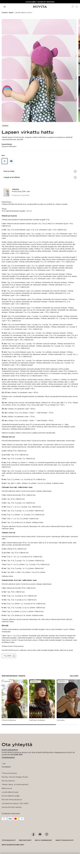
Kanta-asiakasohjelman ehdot (13, 845)
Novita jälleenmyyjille (11, 796)
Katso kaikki (74, 676)
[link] (40, 192)
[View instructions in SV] (11, 161)
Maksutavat (7, 788)
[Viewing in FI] (5, 161)
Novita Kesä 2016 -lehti (21, 191)
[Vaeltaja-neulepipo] (42, 700)
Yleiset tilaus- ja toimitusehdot (15, 784)
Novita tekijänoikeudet (43, 840)
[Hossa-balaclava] (15, 700)
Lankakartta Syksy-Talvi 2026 (15, 803)
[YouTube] (40, 834)
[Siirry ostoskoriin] (76, 6)
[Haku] (72, 6)
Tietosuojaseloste (9, 840)
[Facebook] (33, 834)
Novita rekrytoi (8, 781)
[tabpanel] (40, 422)
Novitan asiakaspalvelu (10, 750)
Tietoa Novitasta (9, 773)
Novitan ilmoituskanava (12, 800)
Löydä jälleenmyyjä (10, 792)
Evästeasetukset (25, 840)
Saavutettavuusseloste (65, 840)
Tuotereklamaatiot (8, 757)
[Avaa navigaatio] (5, 6)
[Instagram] (46, 834)
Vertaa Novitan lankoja (11, 807)
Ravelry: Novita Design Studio (15, 777)
